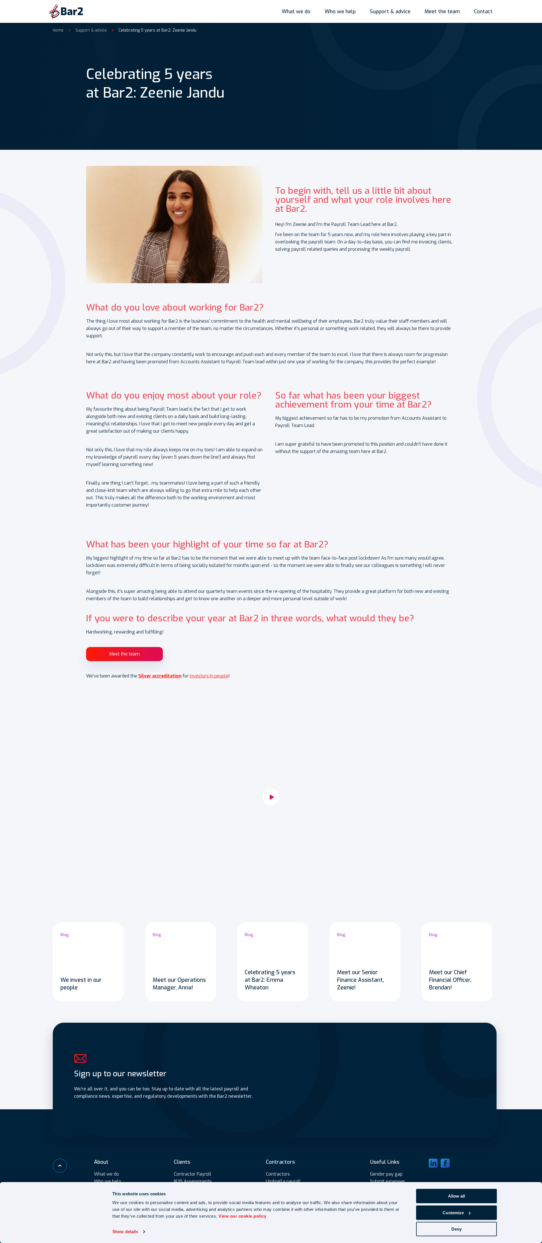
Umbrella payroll (283, 1181)
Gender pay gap (386, 1174)
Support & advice (390, 11)
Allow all (456, 1196)
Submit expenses (387, 1181)
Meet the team (442, 11)
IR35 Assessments (193, 1181)
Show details (125, 1231)
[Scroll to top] (60, 1166)
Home (58, 30)
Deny (456, 1229)
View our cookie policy (242, 1216)
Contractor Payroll (192, 1174)
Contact (483, 11)
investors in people (209, 676)
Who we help (340, 11)
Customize (453, 1212)
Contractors (278, 1174)
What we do (296, 11)
